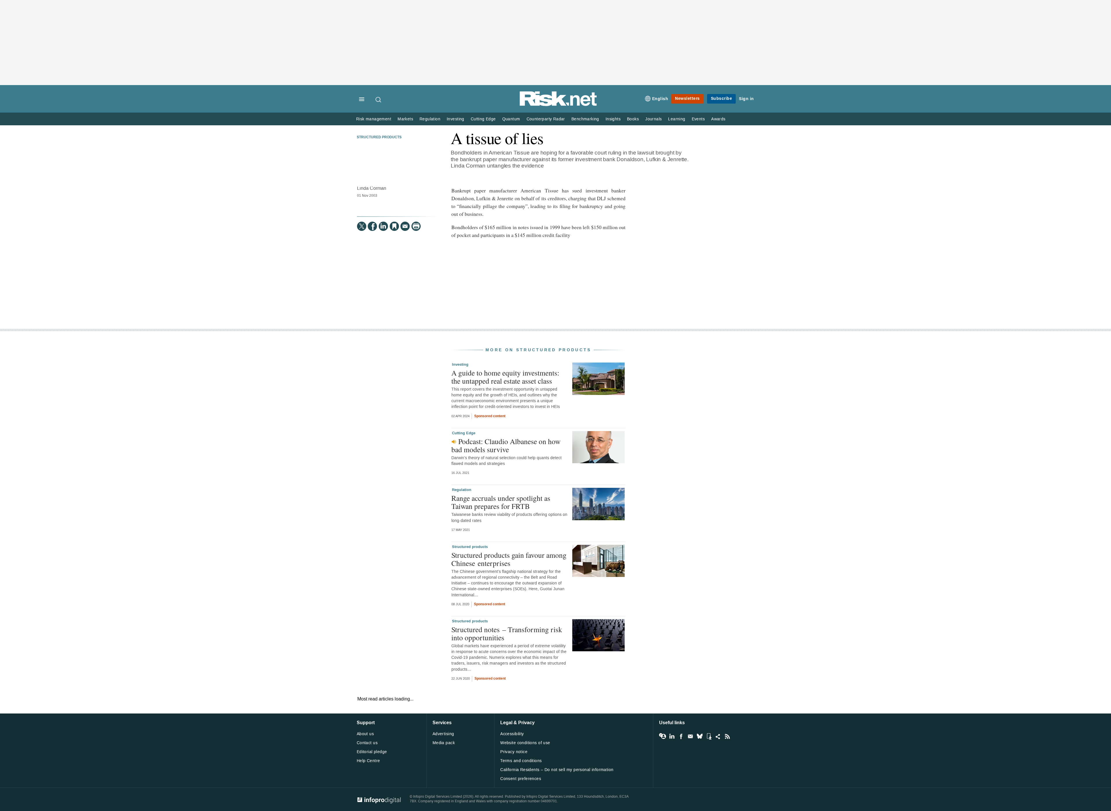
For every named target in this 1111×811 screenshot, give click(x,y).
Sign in (746, 99)
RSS (727, 736)
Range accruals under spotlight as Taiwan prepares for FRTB (500, 502)
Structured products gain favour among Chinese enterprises (508, 559)
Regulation (430, 119)
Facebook (681, 736)
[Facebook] (372, 226)
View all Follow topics (662, 736)
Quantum (511, 119)
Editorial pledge (372, 752)
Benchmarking (585, 119)
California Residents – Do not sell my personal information (556, 770)
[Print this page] (416, 226)
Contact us (367, 743)
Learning (676, 119)
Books (633, 119)
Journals (653, 119)
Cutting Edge (483, 119)
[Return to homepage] (558, 105)
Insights (613, 119)
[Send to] (405, 226)
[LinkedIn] (383, 226)
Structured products (379, 137)
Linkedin (671, 736)
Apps (708, 736)
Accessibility (512, 734)
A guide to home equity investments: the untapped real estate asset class (505, 377)
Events (698, 119)
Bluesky (699, 736)
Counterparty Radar (546, 119)
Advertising (443, 734)
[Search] (378, 99)
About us (365, 734)
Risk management (373, 119)
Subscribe (721, 98)
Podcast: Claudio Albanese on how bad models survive (505, 445)
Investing (455, 119)
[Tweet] (361, 226)
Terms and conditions (521, 761)
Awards (718, 119)
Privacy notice (513, 752)
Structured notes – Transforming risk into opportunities (506, 633)
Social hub (718, 736)
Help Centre (368, 761)
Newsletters (687, 98)
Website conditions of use (525, 743)
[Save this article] (394, 226)
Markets (405, 119)
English (660, 99)
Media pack (444, 743)
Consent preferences (520, 778)
